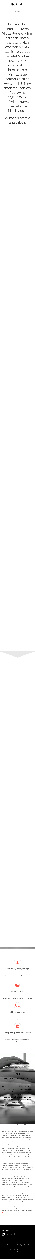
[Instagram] (21, 1245)
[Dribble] (10, 1245)
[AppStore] (7, 1245)
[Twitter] (27, 1245)
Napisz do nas (17, 1107)
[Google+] (17, 1245)
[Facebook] (14, 1245)
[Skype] (24, 1245)
